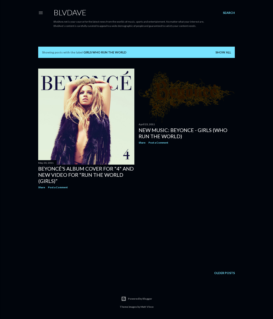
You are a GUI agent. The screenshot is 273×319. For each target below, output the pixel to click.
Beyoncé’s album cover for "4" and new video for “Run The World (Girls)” (86, 174)
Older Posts (224, 273)
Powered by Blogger (140, 298)
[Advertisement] (86, 229)
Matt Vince (147, 306)
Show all (223, 52)
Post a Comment (58, 187)
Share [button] (41, 187)
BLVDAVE (70, 12)
